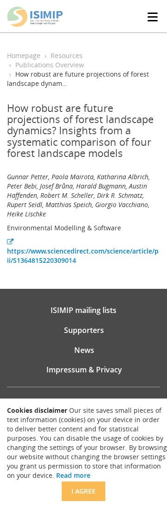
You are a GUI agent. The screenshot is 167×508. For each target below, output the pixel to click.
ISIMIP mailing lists (83, 310)
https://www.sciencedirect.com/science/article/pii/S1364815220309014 (83, 256)
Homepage (23, 55)
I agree (83, 491)
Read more (73, 475)
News (84, 350)
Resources (67, 55)
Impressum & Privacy (84, 370)
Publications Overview (49, 64)
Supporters (84, 330)
